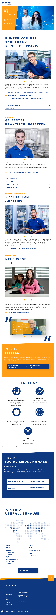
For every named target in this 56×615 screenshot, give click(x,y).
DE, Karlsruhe (10, 552)
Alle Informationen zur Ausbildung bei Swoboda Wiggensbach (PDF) (28, 92)
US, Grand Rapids (33, 548)
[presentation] (24, 81)
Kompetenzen (9, 594)
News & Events (9, 604)
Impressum (13, 611)
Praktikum (9, 181)
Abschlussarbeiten (12, 187)
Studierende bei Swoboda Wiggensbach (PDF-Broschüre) (24, 172)
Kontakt (7, 611)
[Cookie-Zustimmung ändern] (2, 611)
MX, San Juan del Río (34, 550)
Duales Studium (11, 111)
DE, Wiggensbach (11, 548)
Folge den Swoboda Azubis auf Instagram (20, 95)
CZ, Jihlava (9, 554)
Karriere (7, 599)
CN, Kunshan (32, 556)
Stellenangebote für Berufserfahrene (19, 312)
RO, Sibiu (8, 563)
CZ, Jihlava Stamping (12, 559)
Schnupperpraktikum (13, 105)
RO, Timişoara (10, 561)
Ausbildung (10, 108)
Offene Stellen (7, 23)
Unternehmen (9, 592)
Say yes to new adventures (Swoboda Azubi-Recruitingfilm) (25, 98)
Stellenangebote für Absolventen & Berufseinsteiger (23, 248)
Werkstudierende (12, 184)
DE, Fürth (8, 550)
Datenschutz (20, 611)
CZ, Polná (8, 557)
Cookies (26, 611)
